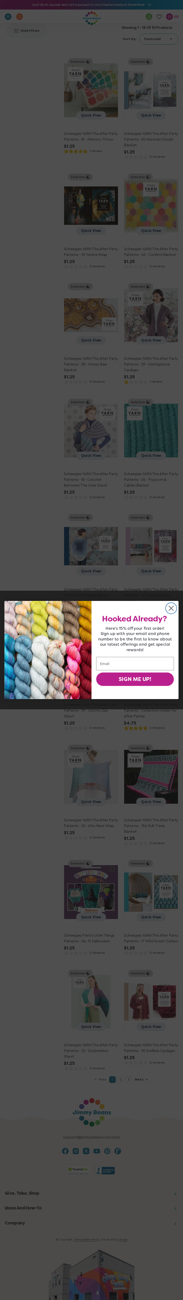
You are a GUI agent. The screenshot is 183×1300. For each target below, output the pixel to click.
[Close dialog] (171, 608)
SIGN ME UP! (135, 679)
